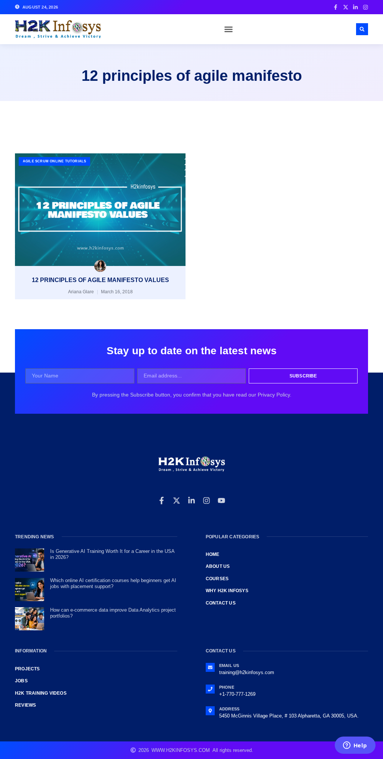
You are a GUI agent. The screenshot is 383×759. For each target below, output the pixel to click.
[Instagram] (206, 500)
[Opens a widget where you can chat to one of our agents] (355, 746)
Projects (27, 668)
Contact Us (221, 603)
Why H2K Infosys (227, 590)
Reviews (25, 705)
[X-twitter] (176, 500)
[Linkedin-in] (191, 500)
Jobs (21, 680)
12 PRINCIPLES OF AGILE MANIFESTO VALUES (100, 280)
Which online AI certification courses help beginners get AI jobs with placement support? (113, 583)
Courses (217, 578)
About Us (218, 566)
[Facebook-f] (161, 500)
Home (213, 554)
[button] (228, 29)
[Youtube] (221, 500)
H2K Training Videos (41, 693)
